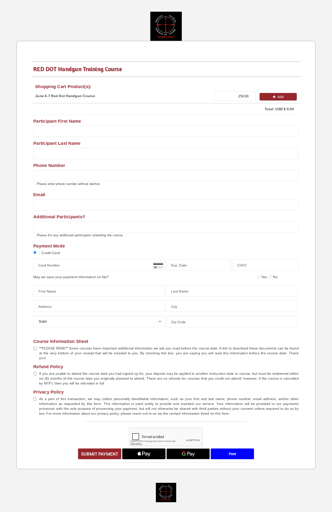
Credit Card (51, 253)
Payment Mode (49, 246)
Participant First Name (57, 121)
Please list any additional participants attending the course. (80, 235)
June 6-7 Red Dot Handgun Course (65, 96)
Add (281, 96)
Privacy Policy (48, 392)
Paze (232, 453)
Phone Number (49, 165)
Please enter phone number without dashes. (69, 184)
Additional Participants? (59, 216)
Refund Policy (48, 366)
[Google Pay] (188, 453)
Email (39, 194)
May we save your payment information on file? (71, 277)
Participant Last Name (56, 143)
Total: (279, 109)
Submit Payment (99, 454)
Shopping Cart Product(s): (63, 86)
